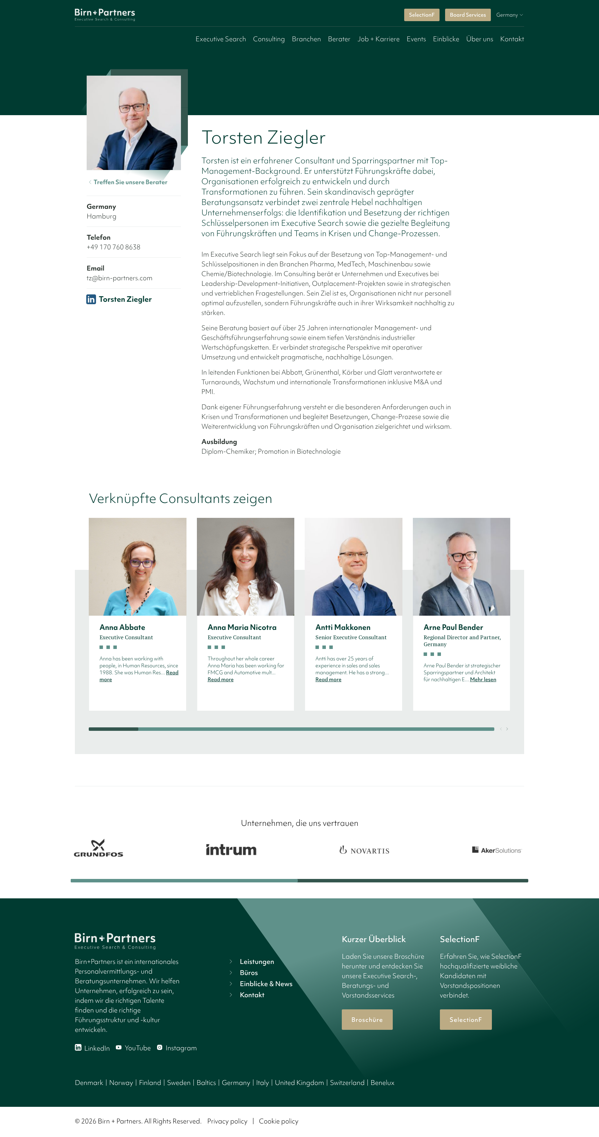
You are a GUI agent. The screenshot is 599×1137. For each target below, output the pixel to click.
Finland (150, 1082)
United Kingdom (299, 1082)
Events (416, 38)
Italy (262, 1082)
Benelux (382, 1082)
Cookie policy (278, 1121)
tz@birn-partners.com (120, 277)
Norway (121, 1082)
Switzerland (347, 1082)
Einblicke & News (266, 983)
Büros (249, 972)
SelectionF (422, 14)
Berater (339, 38)
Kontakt (512, 38)
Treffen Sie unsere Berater (130, 182)
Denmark (89, 1082)
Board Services (468, 14)
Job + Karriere (378, 38)
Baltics (206, 1082)
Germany (236, 1082)
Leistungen (257, 961)
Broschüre (367, 1020)
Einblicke (446, 38)
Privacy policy (227, 1121)
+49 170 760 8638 (113, 246)
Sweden (179, 1082)
